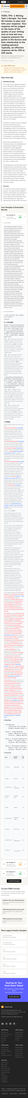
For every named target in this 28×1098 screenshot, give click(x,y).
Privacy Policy (22, 1093)
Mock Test (3, 1074)
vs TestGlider (4, 1078)
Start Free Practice (17, 6)
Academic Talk (18, 1055)
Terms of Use (13, 1093)
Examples (3, 1040)
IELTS (8, 2)
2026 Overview (4, 1062)
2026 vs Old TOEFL (5, 1068)
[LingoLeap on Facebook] (14, 1023)
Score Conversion (5, 1070)
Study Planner (4, 1076)
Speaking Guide (19, 1032)
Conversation (18, 1051)
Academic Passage (6, 1051)
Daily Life (3, 1053)
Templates (3, 1038)
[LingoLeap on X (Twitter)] (6, 1023)
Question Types (19, 1034)
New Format (4, 1064)
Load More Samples (14, 881)
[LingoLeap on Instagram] (10, 1023)
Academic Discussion (6, 1034)
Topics (2, 1041)
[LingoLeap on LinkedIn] (2, 1023)
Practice (17, 1040)
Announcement (19, 1053)
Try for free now (14, 996)
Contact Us (5, 1093)
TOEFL (3, 2)
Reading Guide (5, 1047)
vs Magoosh (4, 1080)
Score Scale (4, 1066)
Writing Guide (4, 1032)
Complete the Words (6, 1055)
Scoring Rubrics (5, 1036)
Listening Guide (19, 1047)
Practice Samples (5, 1072)
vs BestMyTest (4, 1081)
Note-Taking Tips (19, 1057)
